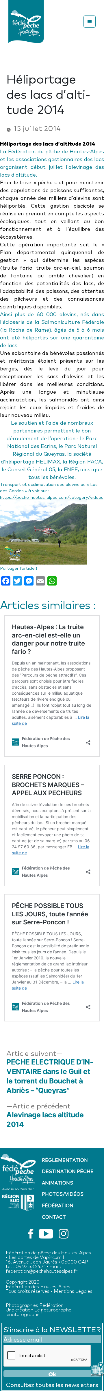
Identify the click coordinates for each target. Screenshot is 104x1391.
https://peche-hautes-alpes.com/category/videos (51, 497)
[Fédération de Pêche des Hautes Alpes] (26, 20)
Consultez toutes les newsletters (52, 1384)
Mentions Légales (73, 1291)
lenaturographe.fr (25, 1314)
